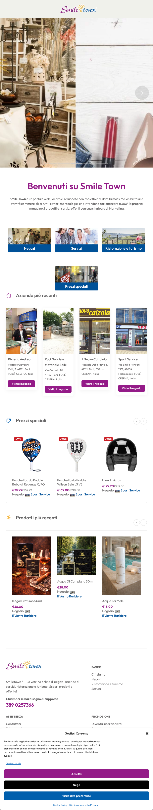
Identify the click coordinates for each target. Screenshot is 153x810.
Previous (136, 421)
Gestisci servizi (13, 763)
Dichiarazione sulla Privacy (83, 804)
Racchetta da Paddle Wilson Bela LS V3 (71, 482)
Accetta (76, 774)
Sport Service (128, 359)
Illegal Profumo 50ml (27, 601)
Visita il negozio (21, 383)
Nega (76, 785)
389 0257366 (20, 705)
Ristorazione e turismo (123, 248)
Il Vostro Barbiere (24, 616)
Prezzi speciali (76, 286)
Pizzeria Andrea (19, 359)
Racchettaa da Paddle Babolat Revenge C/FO (28, 482)
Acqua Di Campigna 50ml (75, 581)
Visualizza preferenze (76, 796)
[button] (147, 733)
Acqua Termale (113, 601)
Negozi (29, 248)
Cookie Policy (60, 804)
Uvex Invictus (111, 480)
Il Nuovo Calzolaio (94, 359)
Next (143, 421)
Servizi (76, 248)
